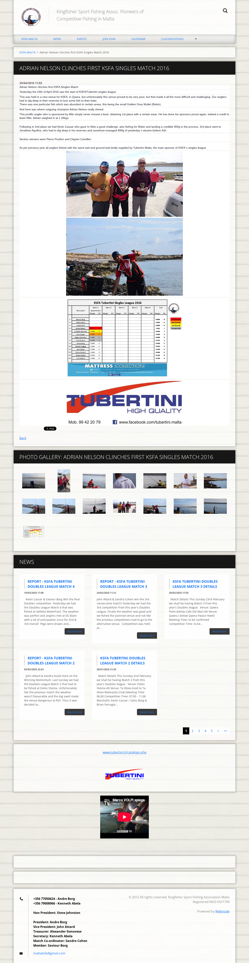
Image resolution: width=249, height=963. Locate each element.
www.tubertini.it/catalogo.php (124, 752)
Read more (75, 631)
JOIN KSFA (109, 39)
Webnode (222, 911)
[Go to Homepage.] (31, 13)
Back (22, 438)
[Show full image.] (33, 480)
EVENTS (82, 39)
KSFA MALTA (29, 39)
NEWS (57, 39)
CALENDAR (138, 39)
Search (225, 11)
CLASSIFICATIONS (172, 39)
